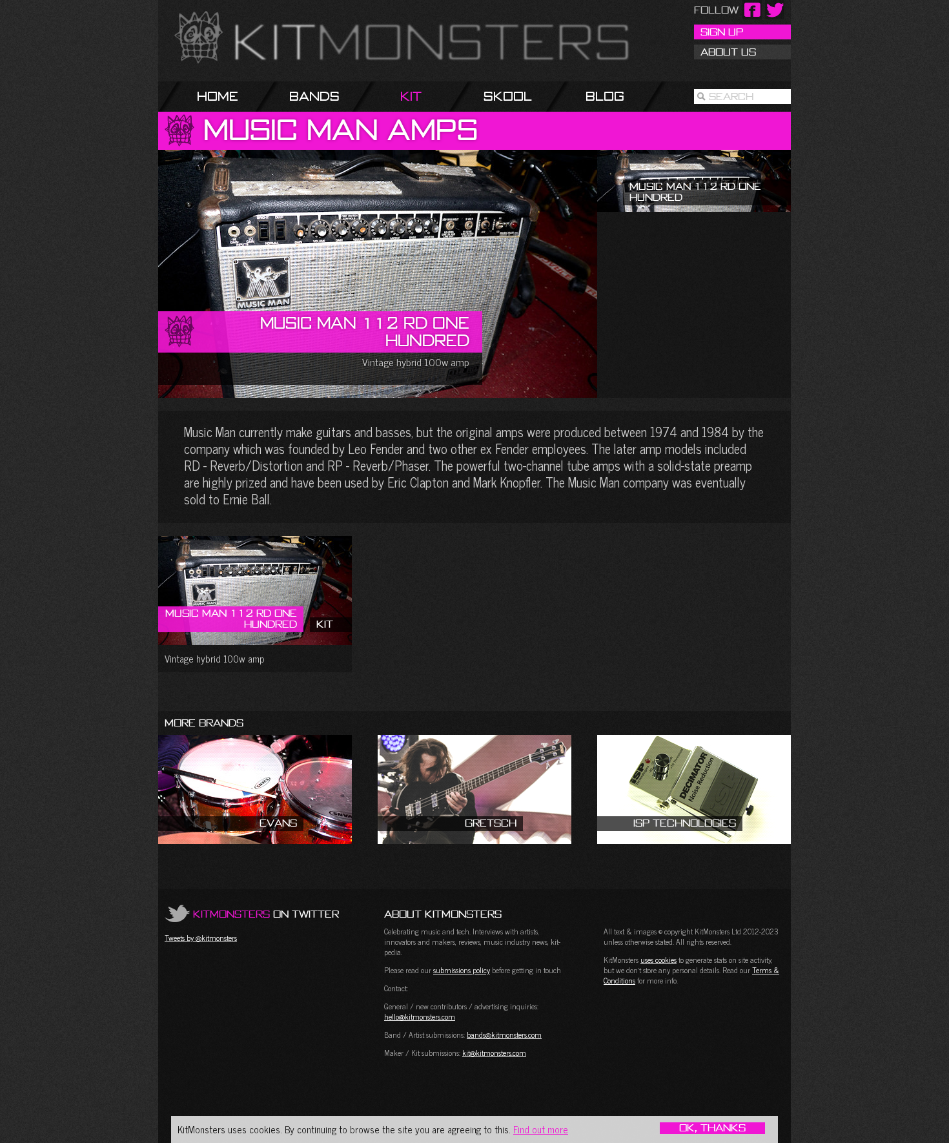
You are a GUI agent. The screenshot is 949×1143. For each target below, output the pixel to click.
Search (731, 96)
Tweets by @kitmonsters (201, 937)
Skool (508, 96)
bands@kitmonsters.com (504, 1034)
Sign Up (721, 31)
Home (217, 96)
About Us (728, 51)
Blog (605, 96)
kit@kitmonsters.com (494, 1052)
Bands (314, 96)
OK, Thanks (712, 1128)
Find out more (540, 1129)
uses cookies (658, 959)
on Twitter (266, 913)
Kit (411, 96)
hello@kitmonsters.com (419, 1016)
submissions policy (461, 969)
